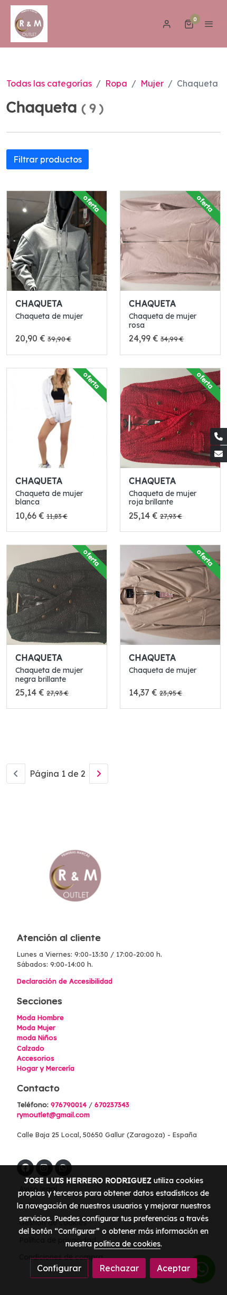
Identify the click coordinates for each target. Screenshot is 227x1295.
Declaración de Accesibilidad (64, 981)
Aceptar (173, 1268)
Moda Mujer (36, 1027)
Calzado (30, 1048)
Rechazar (119, 1268)
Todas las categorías (49, 83)
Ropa (116, 83)
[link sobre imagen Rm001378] (57, 241)
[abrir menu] (209, 23)
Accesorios (35, 1058)
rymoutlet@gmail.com (53, 1114)
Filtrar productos (47, 159)
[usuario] (166, 23)
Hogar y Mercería (45, 1068)
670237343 (111, 1104)
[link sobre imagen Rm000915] (170, 595)
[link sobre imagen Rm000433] (170, 418)
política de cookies (127, 1244)
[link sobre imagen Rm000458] (57, 418)
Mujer (152, 83)
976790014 (69, 1104)
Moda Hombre (40, 1017)
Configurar (59, 1268)
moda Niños (37, 1037)
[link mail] (218, 453)
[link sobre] (113, 882)
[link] (29, 23)
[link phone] (218, 436)
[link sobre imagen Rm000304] (170, 241)
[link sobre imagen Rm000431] (57, 595)
